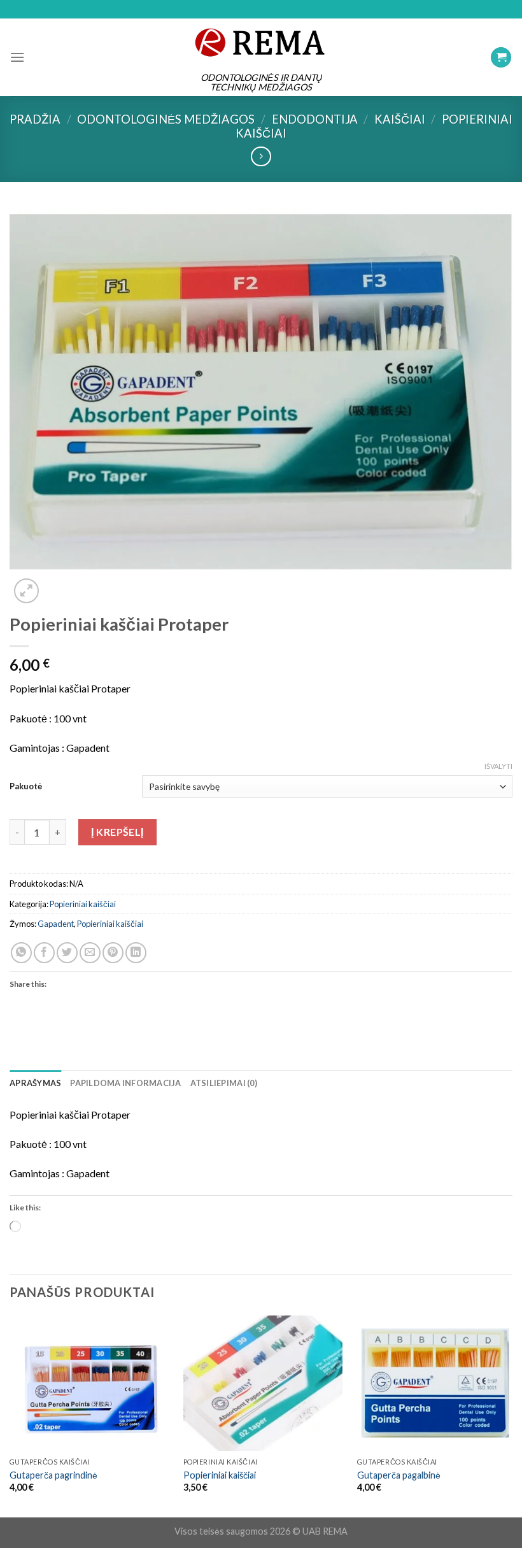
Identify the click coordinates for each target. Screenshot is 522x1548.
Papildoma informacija (125, 1083)
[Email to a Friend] (90, 952)
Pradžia (35, 119)
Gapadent (56, 924)
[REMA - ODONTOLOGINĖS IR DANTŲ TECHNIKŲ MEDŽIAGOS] (261, 42)
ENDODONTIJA (315, 119)
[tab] (35, 1083)
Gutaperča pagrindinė (53, 1475)
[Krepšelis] (501, 57)
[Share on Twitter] (67, 952)
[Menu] (17, 57)
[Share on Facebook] (44, 952)
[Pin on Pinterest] (112, 952)
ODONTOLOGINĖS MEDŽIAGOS (166, 119)
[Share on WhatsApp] (21, 952)
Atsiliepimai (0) (223, 1083)
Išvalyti (498, 766)
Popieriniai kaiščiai (83, 904)
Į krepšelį (117, 832)
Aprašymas (35, 1083)
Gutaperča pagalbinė (399, 1475)
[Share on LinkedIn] (135, 952)
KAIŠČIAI (399, 119)
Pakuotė (26, 786)
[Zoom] (26, 590)
